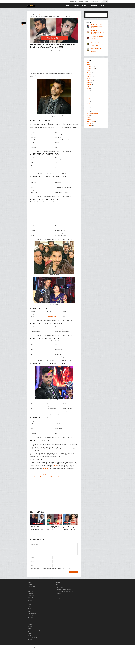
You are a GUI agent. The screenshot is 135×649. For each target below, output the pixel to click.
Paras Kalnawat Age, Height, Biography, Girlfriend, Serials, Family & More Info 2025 (49, 474)
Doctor (88, 90)
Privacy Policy (94, 1)
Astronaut (89, 72)
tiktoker (88, 117)
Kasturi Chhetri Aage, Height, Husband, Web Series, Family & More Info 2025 (48, 476)
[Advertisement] (54, 62)
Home (67, 5)
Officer (88, 105)
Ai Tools (103, 5)
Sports (84, 5)
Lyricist (88, 101)
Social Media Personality (92, 113)
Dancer (88, 88)
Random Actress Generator (63, 587)
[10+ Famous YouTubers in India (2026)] (88, 38)
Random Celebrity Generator (64, 589)
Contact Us (73, 1)
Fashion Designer (91, 96)
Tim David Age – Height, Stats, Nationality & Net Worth (97, 26)
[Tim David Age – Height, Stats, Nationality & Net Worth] (88, 26)
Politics (88, 107)
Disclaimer (80, 1)
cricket (88, 86)
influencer (89, 99)
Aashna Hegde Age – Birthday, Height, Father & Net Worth (97, 50)
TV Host (89, 119)
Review (88, 109)
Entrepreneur (90, 94)
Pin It (22, 24)
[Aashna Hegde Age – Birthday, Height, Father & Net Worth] (88, 50)
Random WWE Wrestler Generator (65, 591)
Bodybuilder (89, 76)
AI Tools (57, 584)
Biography (76, 5)
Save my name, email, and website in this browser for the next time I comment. (51, 568)
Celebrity (89, 82)
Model (88, 103)
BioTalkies (55, 465)
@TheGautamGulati (51, 316)
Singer (88, 111)
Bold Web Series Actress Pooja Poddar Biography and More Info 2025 (54, 528)
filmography (89, 98)
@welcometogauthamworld (53, 314)
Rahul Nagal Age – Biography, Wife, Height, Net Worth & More (97, 32)
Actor (88, 62)
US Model (89, 123)
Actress (88, 64)
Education (89, 92)
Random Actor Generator (63, 586)
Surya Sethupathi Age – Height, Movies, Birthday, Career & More (97, 44)
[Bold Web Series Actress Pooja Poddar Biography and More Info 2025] (54, 519)
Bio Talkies (29, 647)
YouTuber (89, 125)
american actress (91, 68)
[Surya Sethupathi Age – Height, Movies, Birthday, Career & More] (88, 44)
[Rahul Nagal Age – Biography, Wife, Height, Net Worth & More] (88, 32)
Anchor (88, 70)
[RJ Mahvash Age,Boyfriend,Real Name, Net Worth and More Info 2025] (70, 519)
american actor (90, 66)
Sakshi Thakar (34, 50)
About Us (87, 1)
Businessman (93, 5)
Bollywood (52, 50)
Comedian (89, 84)
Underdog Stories (59, 50)
